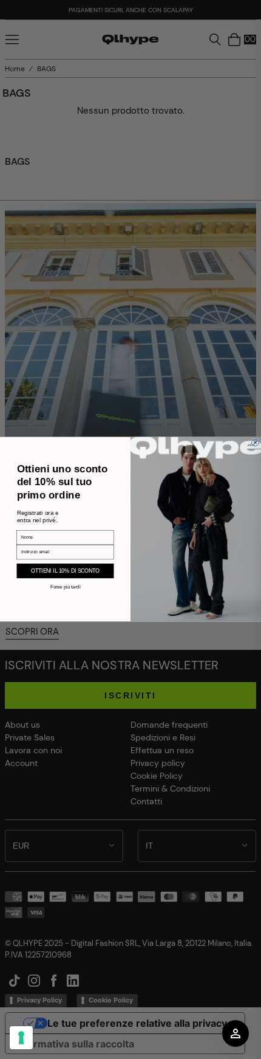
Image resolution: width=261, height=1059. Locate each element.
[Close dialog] (255, 442)
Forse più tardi (65, 587)
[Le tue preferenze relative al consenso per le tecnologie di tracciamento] (21, 1037)
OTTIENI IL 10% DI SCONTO (65, 571)
